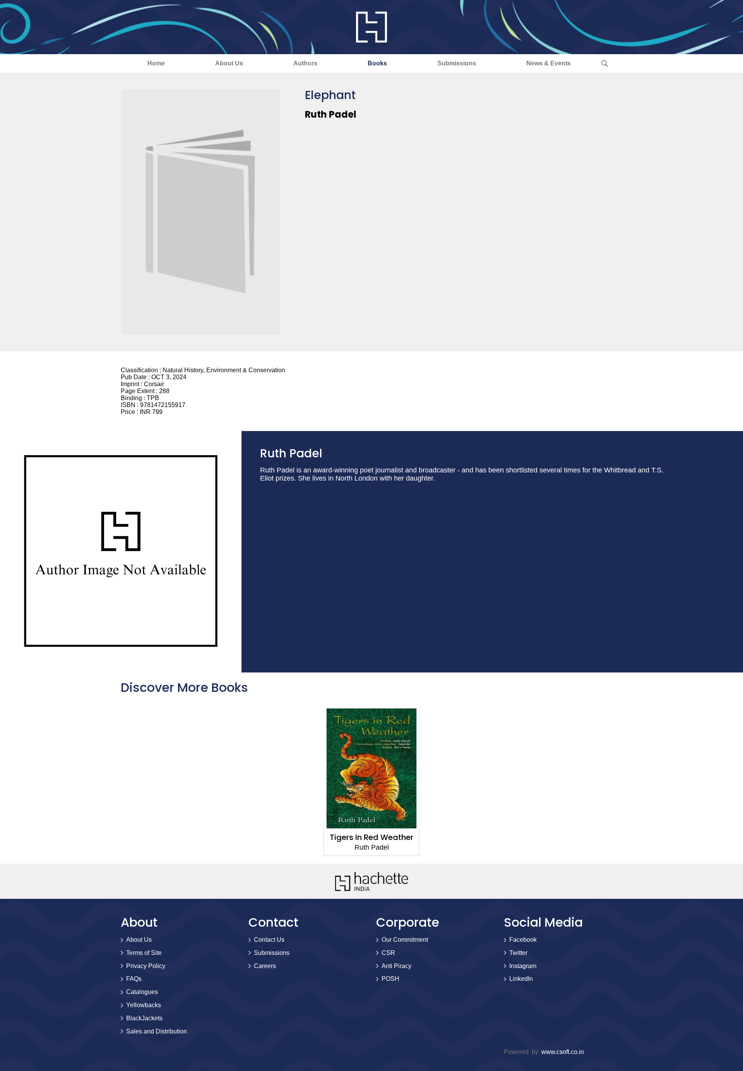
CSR (388, 953)
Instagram (522, 966)
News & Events (548, 63)
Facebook (523, 939)
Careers (265, 966)
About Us (229, 63)
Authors (305, 63)
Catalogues (142, 992)
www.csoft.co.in (562, 1052)
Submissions (456, 63)
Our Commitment (405, 939)
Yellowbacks (143, 1005)
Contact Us (269, 939)
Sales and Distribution (156, 1031)
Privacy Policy (145, 966)
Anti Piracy (396, 966)
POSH (390, 978)
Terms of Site (144, 953)
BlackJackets (144, 1018)
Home (156, 63)
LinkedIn (521, 978)
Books (377, 63)
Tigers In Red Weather (371, 837)
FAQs (134, 978)
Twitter (518, 953)
